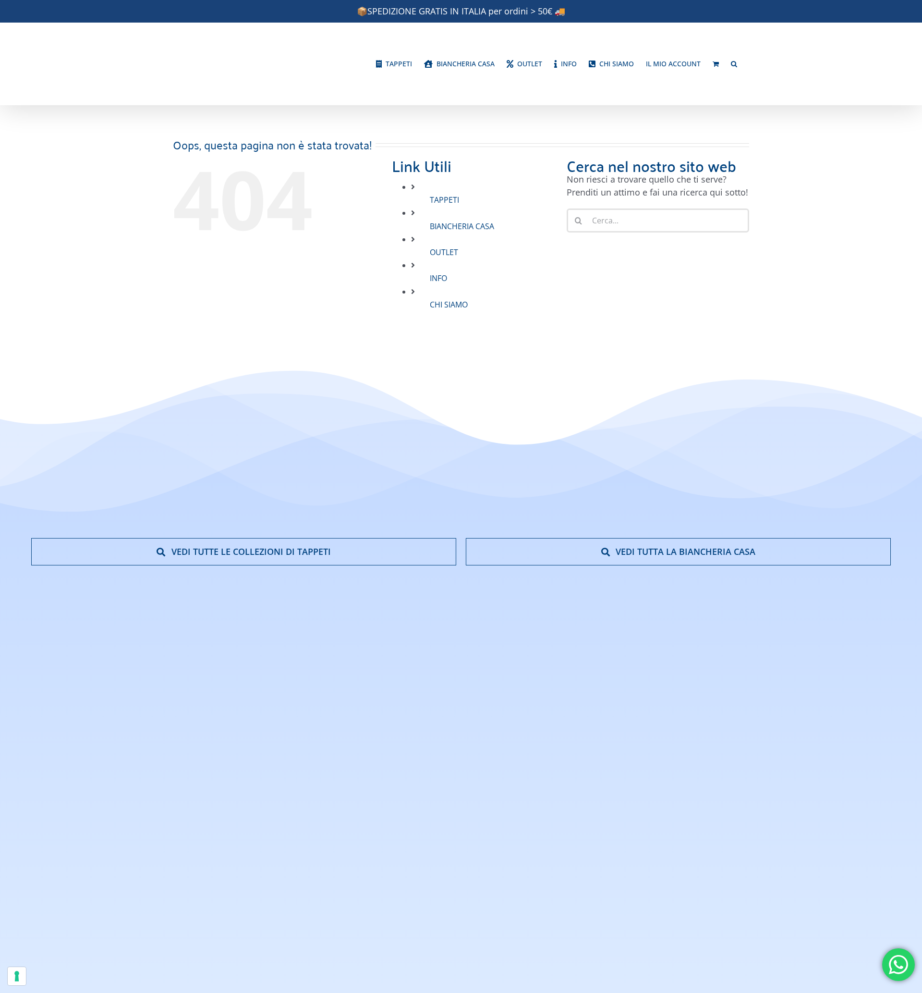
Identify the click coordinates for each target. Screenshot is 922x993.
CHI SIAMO (449, 304)
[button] (734, 64)
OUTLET (444, 252)
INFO (438, 278)
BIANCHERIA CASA (462, 226)
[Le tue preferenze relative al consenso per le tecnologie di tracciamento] (17, 976)
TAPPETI (444, 200)
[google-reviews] (835, 788)
